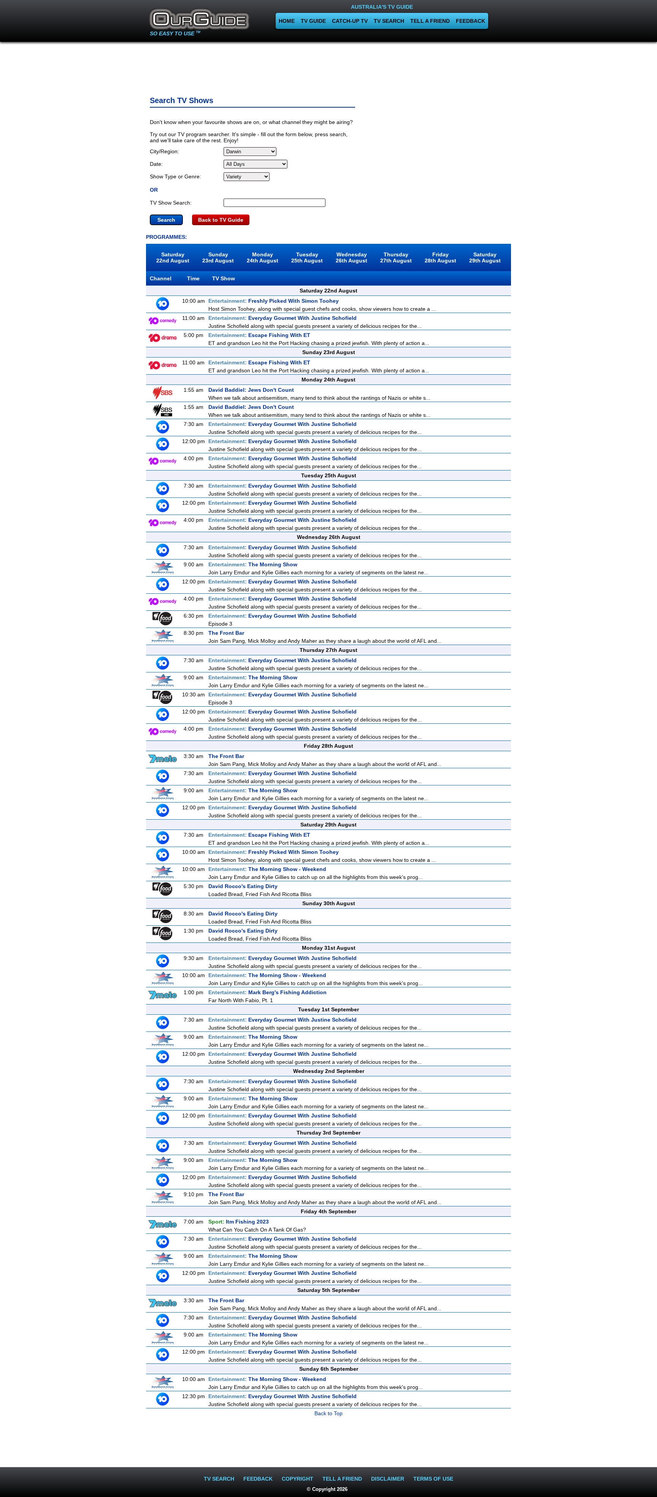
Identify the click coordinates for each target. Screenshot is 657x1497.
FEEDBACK (470, 21)
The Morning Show (252, 564)
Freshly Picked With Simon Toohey (273, 301)
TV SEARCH (389, 21)
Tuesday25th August (307, 257)
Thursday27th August (396, 257)
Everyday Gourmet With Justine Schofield (282, 318)
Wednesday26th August (351, 257)
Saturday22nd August (172, 257)
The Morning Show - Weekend (267, 869)
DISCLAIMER (387, 1479)
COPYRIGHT (297, 1479)
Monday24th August (262, 257)
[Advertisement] (328, 66)
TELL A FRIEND (430, 21)
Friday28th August (440, 257)
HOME (287, 21)
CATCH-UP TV (350, 21)
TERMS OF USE (433, 1479)
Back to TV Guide (220, 220)
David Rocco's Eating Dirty (243, 886)
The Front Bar (226, 633)
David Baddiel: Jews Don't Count (251, 390)
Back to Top (328, 1413)
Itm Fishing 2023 (238, 1222)
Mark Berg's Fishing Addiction (267, 992)
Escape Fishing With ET (259, 335)
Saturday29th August (485, 257)
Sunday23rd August (218, 257)
